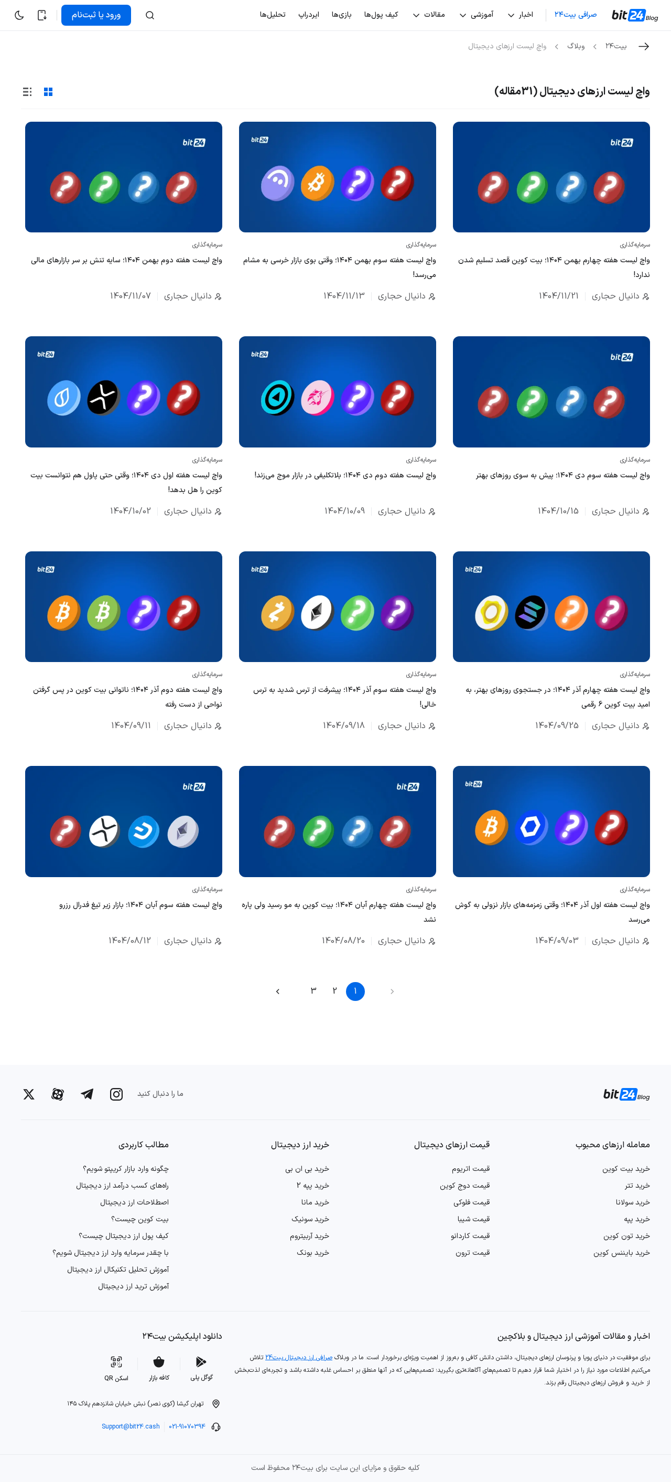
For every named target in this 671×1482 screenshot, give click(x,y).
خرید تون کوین (626, 1236)
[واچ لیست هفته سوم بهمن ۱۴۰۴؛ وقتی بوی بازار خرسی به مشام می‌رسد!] (337, 177)
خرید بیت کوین (626, 1169)
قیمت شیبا (474, 1219)
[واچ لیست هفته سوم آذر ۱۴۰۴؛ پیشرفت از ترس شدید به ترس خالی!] (337, 606)
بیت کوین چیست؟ (140, 1219)
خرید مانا (315, 1202)
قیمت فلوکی (471, 1202)
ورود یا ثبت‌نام (96, 15)
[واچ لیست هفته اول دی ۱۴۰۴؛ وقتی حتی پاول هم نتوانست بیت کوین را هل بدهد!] (123, 391)
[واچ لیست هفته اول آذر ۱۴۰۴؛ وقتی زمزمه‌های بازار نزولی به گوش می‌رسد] (551, 821)
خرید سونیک (310, 1219)
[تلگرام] (87, 1094)
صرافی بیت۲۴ (576, 14)
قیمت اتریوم (471, 1169)
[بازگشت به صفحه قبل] (643, 46)
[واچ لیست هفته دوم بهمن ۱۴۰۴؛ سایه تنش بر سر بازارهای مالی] (123, 177)
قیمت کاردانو (470, 1236)
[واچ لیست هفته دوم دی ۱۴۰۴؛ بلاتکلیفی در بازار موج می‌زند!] (337, 391)
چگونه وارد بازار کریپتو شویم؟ (126, 1169)
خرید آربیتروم (309, 1236)
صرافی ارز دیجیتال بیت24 (298, 1357)
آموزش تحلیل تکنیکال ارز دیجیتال (118, 1269)
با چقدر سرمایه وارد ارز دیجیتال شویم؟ (110, 1253)
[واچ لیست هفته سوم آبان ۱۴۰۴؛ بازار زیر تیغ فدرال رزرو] (123, 821)
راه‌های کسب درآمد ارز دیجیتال (122, 1185)
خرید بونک (313, 1253)
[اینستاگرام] (116, 1094)
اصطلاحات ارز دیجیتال (134, 1202)
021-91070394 (187, 1427)
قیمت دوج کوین (465, 1185)
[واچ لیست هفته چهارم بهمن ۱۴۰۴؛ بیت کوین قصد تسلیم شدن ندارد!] (551, 177)
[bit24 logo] (620, 1094)
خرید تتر (637, 1185)
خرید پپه (637, 1219)
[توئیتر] (29, 1094)
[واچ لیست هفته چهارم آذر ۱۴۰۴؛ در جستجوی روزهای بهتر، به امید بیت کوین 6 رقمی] (551, 606)
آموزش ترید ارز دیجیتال (133, 1286)
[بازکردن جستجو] (149, 15)
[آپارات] (57, 1094)
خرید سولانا (633, 1202)
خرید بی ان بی (307, 1169)
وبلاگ (576, 46)
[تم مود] (18, 15)
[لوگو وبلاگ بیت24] (636, 15)
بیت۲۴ (616, 46)
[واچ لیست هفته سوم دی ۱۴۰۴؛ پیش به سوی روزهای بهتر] (551, 391)
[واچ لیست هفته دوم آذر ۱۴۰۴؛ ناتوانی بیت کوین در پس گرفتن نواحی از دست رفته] (123, 606)
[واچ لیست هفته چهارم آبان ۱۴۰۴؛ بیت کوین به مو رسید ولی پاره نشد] (337, 821)
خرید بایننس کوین (621, 1253)
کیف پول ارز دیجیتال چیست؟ (124, 1236)
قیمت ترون (473, 1253)
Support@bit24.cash (131, 1427)
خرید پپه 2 (313, 1185)
